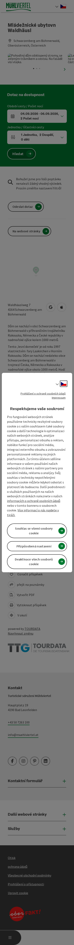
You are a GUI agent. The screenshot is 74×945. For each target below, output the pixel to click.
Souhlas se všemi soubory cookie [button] (34, 530)
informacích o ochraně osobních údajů (33, 501)
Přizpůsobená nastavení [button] (34, 546)
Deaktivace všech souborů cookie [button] (34, 561)
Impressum (59, 397)
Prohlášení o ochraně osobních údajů (43, 393)
